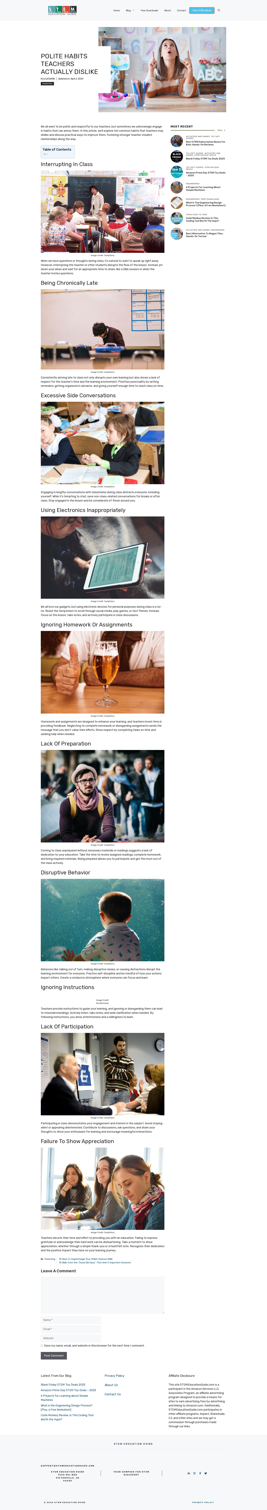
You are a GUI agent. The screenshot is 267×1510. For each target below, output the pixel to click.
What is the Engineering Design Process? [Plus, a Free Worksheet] (205, 204)
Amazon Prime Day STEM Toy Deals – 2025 (68, 1390)
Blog (128, 10)
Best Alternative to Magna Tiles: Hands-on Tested (204, 235)
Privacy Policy (114, 1376)
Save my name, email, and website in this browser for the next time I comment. (94, 1345)
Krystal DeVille (48, 78)
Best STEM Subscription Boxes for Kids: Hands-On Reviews (205, 143)
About (167, 10)
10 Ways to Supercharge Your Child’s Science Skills (86, 1259)
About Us (111, 1385)
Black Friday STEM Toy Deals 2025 (205, 158)
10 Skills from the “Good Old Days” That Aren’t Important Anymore (95, 1262)
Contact (181, 10)
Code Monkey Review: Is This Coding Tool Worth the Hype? (202, 219)
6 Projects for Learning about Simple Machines (203, 188)
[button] (219, 10)
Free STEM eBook (202, 10)
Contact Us (113, 1394)
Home (116, 10)
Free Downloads (149, 10)
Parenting (47, 84)
